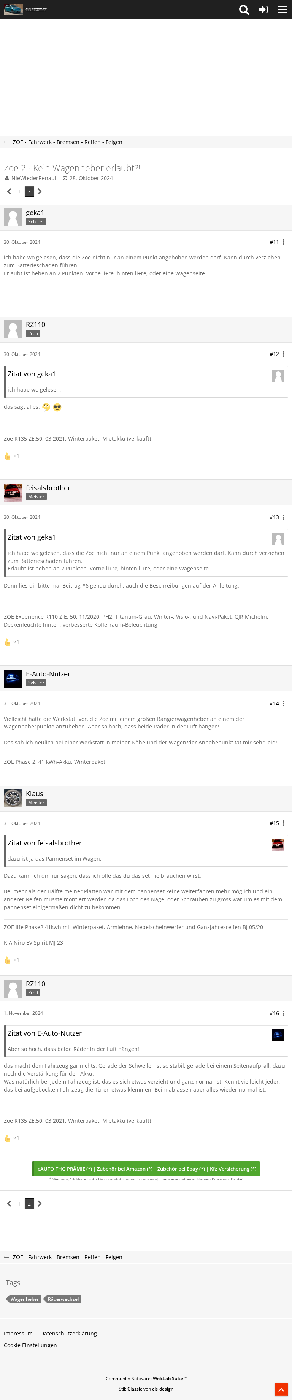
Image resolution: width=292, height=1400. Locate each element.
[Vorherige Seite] (9, 191)
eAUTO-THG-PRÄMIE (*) (65, 1168)
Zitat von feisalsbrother (45, 842)
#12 (274, 353)
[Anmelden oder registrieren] (263, 9)
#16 (274, 1013)
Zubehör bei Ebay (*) (181, 1168)
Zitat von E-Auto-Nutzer (45, 1033)
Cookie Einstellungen (30, 1345)
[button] (244, 9)
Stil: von (146, 1389)
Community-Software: (146, 1378)
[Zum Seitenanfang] (281, 1389)
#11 (274, 241)
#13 (274, 517)
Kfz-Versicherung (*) (233, 1168)
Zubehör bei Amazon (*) (124, 1168)
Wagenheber (25, 1299)
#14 (274, 703)
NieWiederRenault (34, 178)
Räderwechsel (63, 1299)
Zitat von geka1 (32, 373)
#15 (274, 822)
